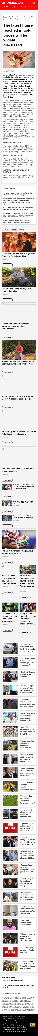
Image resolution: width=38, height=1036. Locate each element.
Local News (6, 987)
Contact (12, 980)
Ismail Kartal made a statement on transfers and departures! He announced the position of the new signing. (19, 201)
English (6, 7)
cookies (18, 1019)
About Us (5, 980)
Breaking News (24, 985)
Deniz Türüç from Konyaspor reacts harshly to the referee (17, 221)
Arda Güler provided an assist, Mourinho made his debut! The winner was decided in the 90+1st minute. (18, 215)
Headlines (11, 985)
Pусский (19, 7)
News (32, 985)
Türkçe (33, 7)
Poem (5, 985)
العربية (13, 7)
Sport (17, 985)
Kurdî (26, 7)
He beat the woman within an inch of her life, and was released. (18, 208)
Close (33, 1025)
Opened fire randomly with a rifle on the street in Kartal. (17, 194)
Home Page (19, 980)
